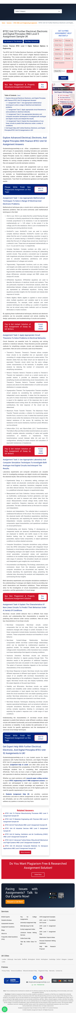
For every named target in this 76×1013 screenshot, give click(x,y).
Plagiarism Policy (43, 970)
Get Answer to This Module (13, 41)
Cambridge (52, 959)
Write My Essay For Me (26, 926)
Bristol (38, 959)
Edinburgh (10, 959)
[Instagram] (41, 978)
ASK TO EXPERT (40, 189)
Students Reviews (6, 920)
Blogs (3, 930)
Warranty (52, 970)
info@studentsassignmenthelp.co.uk (39, 982)
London (4, 959)
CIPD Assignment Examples (47, 917)
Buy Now (42, 86)
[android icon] (53, 897)
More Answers (25, 852)
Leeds (3, 962)
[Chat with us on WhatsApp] (4, 1009)
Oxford (58, 959)
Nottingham (44, 959)
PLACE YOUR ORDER (40, 326)
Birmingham (31, 959)
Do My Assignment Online (27, 929)
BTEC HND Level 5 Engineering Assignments (25, 23)
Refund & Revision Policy (30, 970)
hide (19, 95)
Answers (9, 23)
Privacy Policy (6, 970)
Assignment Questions (7, 927)
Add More (69, 71)
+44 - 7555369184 (39, 984)
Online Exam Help (25, 938)
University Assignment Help (28, 922)
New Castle (17, 959)
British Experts (5, 917)
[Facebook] (35, 978)
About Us (4, 933)
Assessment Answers (7, 923)
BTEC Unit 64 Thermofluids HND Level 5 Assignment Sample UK (26, 825)
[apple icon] (53, 893)
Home (3, 23)
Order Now (38, 874)
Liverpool (70, 959)
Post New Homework (31, 41)
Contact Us (59, 970)
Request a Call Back (15, 902)
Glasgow (64, 959)
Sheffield (24, 959)
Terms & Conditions (16, 970)
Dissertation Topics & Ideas (47, 937)
